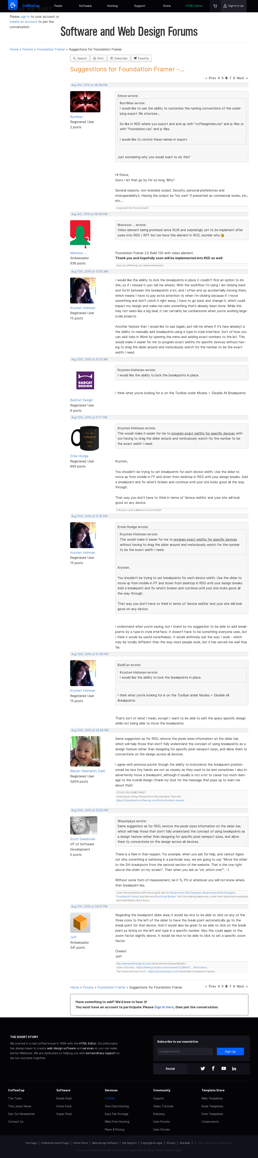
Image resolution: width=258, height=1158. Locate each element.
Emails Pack (64, 1098)
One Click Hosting (117, 1106)
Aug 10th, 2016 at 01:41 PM (89, 516)
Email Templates (212, 1106)
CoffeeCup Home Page (55, 1142)
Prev (212, 78)
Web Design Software (105, 1142)
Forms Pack (64, 1106)
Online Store (80, 1142)
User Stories (161, 1129)
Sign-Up (230, 1051)
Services (111, 1090)
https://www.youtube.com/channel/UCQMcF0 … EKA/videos (171, 967)
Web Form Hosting (117, 1121)
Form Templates (212, 1114)
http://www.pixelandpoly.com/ (134, 963)
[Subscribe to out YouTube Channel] (224, 1068)
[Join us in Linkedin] (234, 1068)
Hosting (112, 5)
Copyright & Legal (151, 1142)
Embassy (159, 1114)
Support (139, 5)
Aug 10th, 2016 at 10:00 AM (89, 271)
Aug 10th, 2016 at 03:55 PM (89, 810)
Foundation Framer (51, 49)
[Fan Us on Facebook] (213, 1068)
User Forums (161, 1121)
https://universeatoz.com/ (163, 971)
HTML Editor (194, 5)
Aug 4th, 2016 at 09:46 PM (89, 214)
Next (240, 78)
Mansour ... (78, 253)
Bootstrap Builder (165, 896)
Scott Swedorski (82, 839)
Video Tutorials (163, 1106)
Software (85, 5)
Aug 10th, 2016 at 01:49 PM (89, 654)
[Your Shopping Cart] (215, 6)
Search (81, 58)
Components (210, 1121)
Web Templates (212, 1098)
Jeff (73, 937)
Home (14, 49)
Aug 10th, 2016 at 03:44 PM (89, 730)
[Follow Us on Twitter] (203, 1068)
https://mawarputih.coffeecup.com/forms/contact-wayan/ (150, 800)
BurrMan (76, 117)
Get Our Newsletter (21, 1114)
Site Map (185, 1142)
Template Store (213, 1090)
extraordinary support (101, 1053)
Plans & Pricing (114, 1129)
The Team (15, 1098)
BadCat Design (81, 400)
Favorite (143, 58)
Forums (27, 49)
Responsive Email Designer (218, 892)
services (88, 1048)
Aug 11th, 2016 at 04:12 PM (89, 906)
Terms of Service (165, 1150)
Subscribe (120, 58)
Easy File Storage (116, 1114)
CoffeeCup (16, 1090)
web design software (61, 1048)
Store (167, 5)
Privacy (170, 1142)
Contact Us (15, 1121)
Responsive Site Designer (185, 892)
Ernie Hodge (79, 456)
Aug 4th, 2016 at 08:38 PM (89, 85)
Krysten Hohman (82, 308)
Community (161, 1090)
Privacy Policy (143, 1150)
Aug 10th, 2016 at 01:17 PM (89, 417)
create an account (23, 22)
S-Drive (110, 1098)
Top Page (31, 1142)
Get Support (129, 1142)
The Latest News (19, 1106)
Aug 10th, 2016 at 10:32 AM (89, 359)
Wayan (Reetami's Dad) (87, 771)
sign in (26, 17)
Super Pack (64, 1114)
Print (100, 58)
